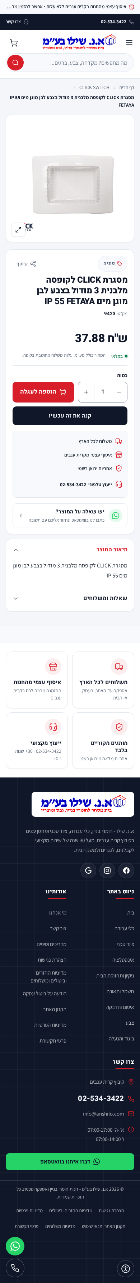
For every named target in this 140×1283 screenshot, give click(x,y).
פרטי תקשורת (52, 1040)
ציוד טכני (125, 943)
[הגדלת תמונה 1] (70, 178)
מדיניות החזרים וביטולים (70, 1210)
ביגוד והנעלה (121, 1038)
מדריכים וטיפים (51, 943)
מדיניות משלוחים (60, 1226)
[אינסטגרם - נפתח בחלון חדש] (107, 870)
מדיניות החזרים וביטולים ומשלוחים (48, 976)
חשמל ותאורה (120, 991)
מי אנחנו (57, 912)
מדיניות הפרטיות (50, 1024)
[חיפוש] (15, 62)
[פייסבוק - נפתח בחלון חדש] (126, 870)
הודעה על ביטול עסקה (44, 993)
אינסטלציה (123, 959)
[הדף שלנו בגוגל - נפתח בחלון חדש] (88, 870)
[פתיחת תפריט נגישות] (125, 1268)
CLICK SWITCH (94, 87)
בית (130, 912)
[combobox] (78, 63)
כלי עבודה (124, 928)
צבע (130, 1022)
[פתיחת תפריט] (129, 42)
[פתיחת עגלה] (14, 42)
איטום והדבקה (120, 1006)
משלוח (57, 355)
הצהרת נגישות (52, 959)
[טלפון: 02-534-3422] (15, 1268)
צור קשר (58, 928)
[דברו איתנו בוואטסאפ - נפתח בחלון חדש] (15, 1246)
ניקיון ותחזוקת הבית (115, 975)
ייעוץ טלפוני (86, 484)
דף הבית (126, 87)
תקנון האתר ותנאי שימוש (103, 1226)
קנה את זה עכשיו (70, 415)
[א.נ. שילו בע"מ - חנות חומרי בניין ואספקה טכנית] (83, 804)
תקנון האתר (54, 1009)
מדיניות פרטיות (29, 1210)
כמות (122, 375)
